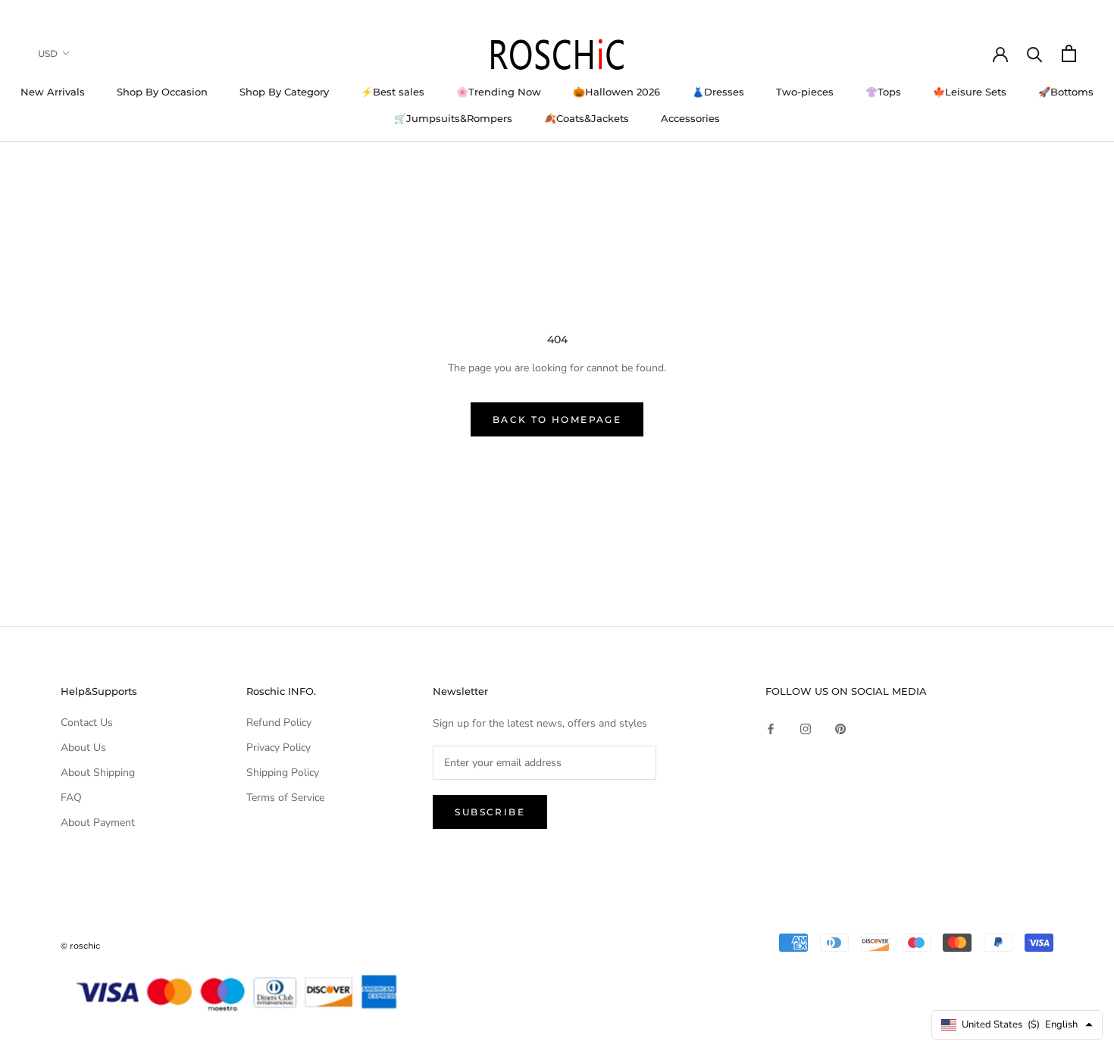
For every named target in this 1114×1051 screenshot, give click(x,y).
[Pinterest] (840, 728)
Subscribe (490, 812)
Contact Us (87, 722)
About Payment (98, 822)
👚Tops (883, 92)
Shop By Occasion (162, 92)
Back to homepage (557, 419)
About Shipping (98, 772)
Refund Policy (278, 722)
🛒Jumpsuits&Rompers (453, 118)
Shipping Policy (282, 772)
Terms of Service (285, 797)
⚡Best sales (392, 92)
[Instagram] (805, 728)
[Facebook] (770, 728)
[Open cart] (1069, 53)
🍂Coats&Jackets (586, 118)
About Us (83, 747)
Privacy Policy (278, 747)
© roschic (80, 945)
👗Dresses (718, 92)
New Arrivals (52, 92)
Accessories (690, 118)
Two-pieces (805, 92)
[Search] (1035, 53)
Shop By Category (284, 92)
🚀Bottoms (1066, 92)
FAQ (71, 797)
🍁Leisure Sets (969, 92)
